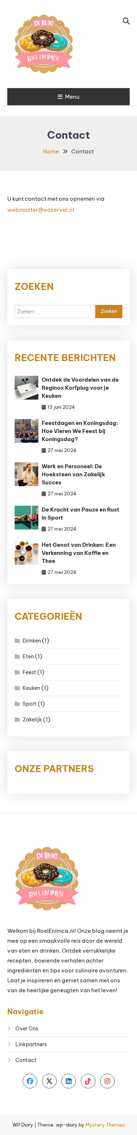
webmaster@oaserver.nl (40, 209)
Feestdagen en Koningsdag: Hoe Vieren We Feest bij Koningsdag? (80, 431)
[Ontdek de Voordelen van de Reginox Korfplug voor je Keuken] (26, 388)
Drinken (32, 640)
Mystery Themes (105, 1125)
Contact (26, 1060)
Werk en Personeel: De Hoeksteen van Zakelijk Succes (73, 474)
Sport (30, 704)
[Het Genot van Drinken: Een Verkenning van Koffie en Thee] (26, 553)
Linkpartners (31, 1044)
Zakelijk (32, 719)
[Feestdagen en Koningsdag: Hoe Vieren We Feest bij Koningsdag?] (26, 431)
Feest (29, 672)
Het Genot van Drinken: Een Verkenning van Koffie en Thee (79, 552)
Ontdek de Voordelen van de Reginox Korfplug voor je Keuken (80, 387)
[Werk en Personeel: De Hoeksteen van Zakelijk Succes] (26, 474)
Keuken (31, 688)
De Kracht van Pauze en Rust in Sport (80, 513)
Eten (28, 656)
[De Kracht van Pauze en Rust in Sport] (26, 518)
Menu (72, 96)
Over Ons (26, 1028)
